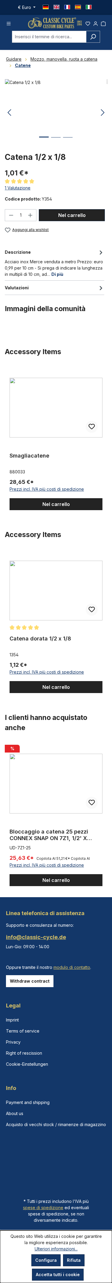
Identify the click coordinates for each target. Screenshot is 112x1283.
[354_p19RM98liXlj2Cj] (56, 112)
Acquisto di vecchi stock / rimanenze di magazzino (56, 1124)
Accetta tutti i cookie (58, 1274)
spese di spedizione (43, 1207)
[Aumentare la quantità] (30, 215)
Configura (46, 1260)
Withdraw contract (30, 981)
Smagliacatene (29, 455)
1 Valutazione (17, 187)
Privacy (13, 1042)
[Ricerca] (93, 37)
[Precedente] (9, 113)
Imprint (12, 1019)
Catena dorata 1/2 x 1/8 (40, 638)
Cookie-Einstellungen (27, 1064)
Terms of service (22, 1030)
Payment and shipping (28, 1102)
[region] (56, 438)
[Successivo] (102, 113)
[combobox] (49, 37)
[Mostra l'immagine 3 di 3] (68, 141)
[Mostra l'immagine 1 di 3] (44, 141)
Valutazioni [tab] (17, 287)
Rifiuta (74, 1260)
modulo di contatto (71, 967)
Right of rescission (24, 1053)
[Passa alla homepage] (55, 22)
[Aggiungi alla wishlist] (92, 427)
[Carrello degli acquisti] (103, 22)
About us (14, 1113)
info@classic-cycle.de (36, 937)
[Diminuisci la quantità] (11, 215)
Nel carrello (72, 215)
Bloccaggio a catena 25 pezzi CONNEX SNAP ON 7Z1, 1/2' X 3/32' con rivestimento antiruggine (56, 835)
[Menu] (8, 22)
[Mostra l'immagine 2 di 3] (56, 141)
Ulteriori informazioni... (56, 1248)
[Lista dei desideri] (87, 22)
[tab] (54, 263)
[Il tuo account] (95, 22)
